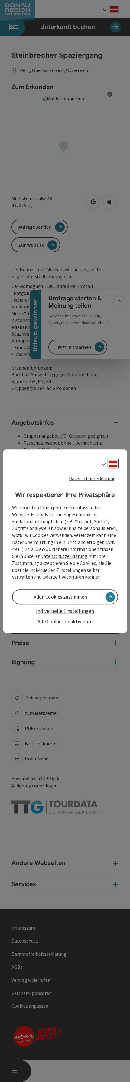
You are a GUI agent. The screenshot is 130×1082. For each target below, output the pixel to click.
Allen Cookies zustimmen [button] (60, 597)
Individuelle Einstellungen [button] (65, 611)
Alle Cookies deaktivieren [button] (65, 621)
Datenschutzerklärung (92, 478)
